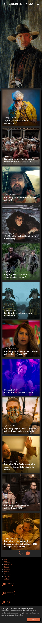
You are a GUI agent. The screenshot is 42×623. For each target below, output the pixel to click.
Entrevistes (7, 574)
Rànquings (7, 569)
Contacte (6, 579)
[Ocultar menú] (38, 4)
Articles (6, 567)
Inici (5, 559)
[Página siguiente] (28, 553)
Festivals (6, 571)
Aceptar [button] (33, 619)
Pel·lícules (7, 562)
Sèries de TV (8, 564)
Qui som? (7, 576)
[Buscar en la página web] (4, 4)
